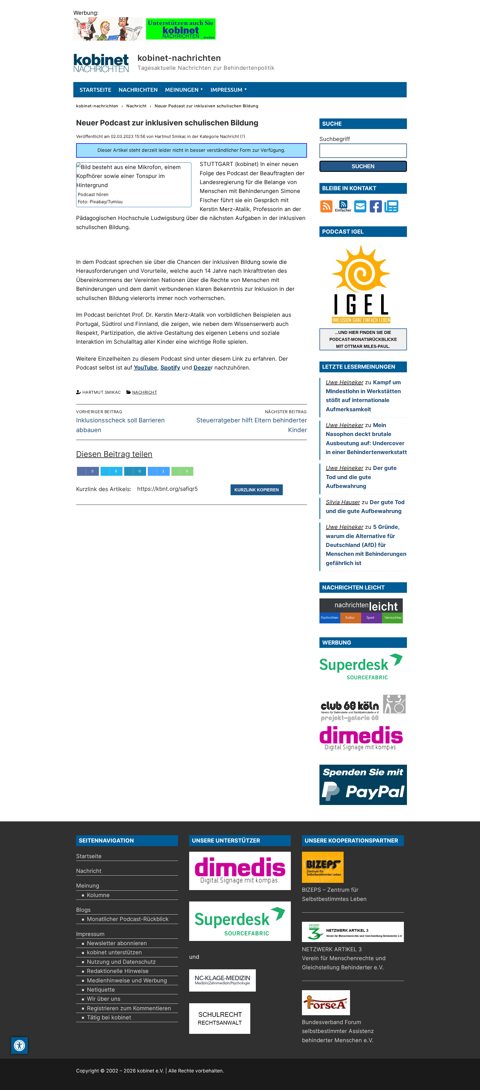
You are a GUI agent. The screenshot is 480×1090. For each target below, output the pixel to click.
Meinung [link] (87, 885)
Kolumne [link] (98, 895)
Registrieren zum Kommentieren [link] (129, 1008)
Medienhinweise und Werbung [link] (127, 980)
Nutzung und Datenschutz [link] (121, 961)
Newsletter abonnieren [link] (117, 943)
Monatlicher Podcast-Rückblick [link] (128, 919)
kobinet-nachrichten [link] (179, 58)
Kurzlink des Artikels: (104, 489)
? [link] (242, 136)
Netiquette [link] (101, 989)
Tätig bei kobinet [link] (109, 1017)
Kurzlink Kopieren (256, 489)
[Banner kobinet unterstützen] (181, 38)
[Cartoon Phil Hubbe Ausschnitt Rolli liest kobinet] (108, 38)
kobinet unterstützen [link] (114, 952)
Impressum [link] (90, 934)
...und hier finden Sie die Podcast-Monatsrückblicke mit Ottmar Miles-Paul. (363, 339)
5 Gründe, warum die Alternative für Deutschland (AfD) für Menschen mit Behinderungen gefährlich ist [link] (366, 545)
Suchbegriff (334, 139)
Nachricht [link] (144, 392)
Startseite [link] (89, 856)
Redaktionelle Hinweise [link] (118, 971)
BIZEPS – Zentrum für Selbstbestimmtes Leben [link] (334, 894)
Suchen (363, 166)
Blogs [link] (83, 909)
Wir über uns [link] (103, 998)
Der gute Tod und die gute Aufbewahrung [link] (361, 477)
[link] (19, 1045)
